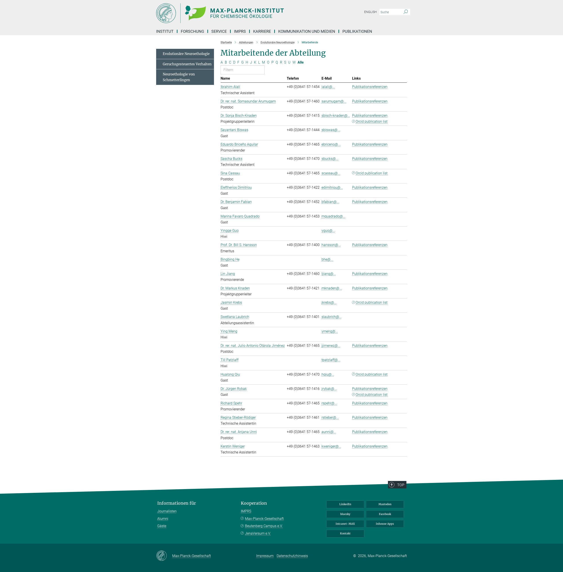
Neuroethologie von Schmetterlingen (179, 77)
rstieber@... (330, 417)
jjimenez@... (331, 346)
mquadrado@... (333, 216)
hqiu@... (328, 374)
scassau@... (331, 173)
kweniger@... (331, 446)
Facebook (385, 514)
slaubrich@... (332, 317)
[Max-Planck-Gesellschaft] (164, 556)
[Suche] (405, 12)
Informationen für (176, 503)
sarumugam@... (334, 101)
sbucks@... (330, 159)
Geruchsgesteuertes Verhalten (187, 64)
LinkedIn (345, 504)
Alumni (162, 519)
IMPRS (240, 31)
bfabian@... (330, 202)
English (370, 12)
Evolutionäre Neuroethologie (186, 54)
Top (400, 485)
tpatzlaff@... (331, 360)
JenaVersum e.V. (258, 533)
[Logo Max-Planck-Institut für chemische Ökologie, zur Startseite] (238, 13)
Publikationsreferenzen (370, 87)
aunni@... (329, 432)
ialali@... (328, 87)
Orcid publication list (372, 121)
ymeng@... (330, 331)
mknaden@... (332, 288)
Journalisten (167, 511)
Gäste (161, 526)
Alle (301, 62)
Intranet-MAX (345, 523)
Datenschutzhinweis (292, 556)
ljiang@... (329, 274)
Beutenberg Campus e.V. (264, 526)
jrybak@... (329, 389)
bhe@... (327, 259)
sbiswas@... (331, 130)
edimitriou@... (332, 187)
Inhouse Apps (385, 523)
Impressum (265, 556)
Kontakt (345, 533)
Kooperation (254, 503)
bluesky (345, 514)
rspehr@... (329, 403)
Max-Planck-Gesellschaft (264, 519)
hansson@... (331, 245)
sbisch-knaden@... (336, 115)
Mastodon (384, 504)
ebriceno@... (331, 144)
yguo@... (328, 230)
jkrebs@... (329, 302)
